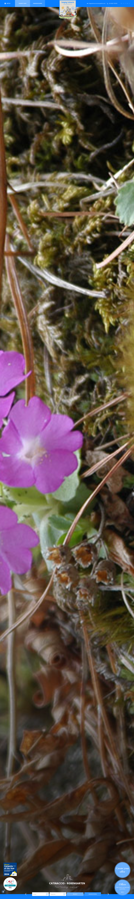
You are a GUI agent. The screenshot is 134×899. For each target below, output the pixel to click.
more (122, 892)
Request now (22, 3)
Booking (37, 3)
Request (75, 894)
